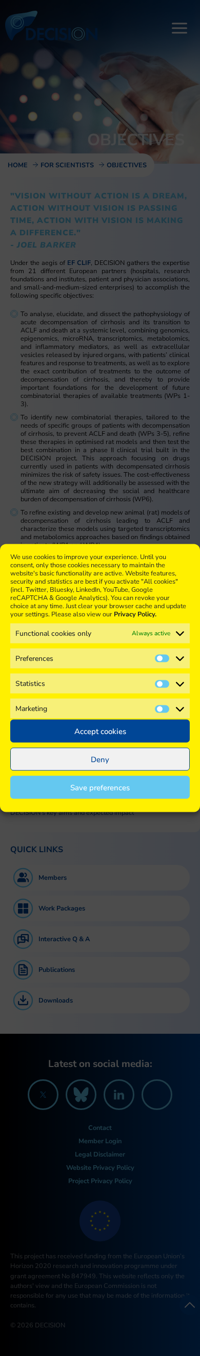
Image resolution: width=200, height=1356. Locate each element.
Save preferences (100, 787)
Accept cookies (100, 731)
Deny (100, 759)
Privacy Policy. (135, 614)
